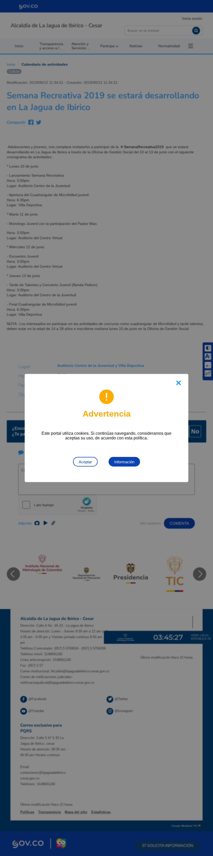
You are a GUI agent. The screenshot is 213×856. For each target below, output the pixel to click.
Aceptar (85, 462)
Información (124, 462)
